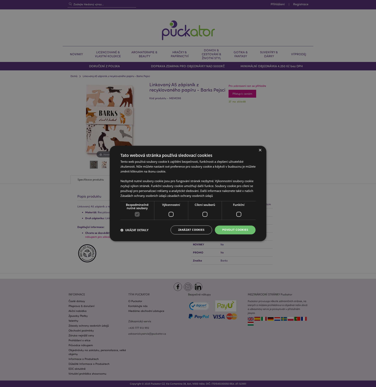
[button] (134, 230)
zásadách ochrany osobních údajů (190, 196)
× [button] (259, 150)
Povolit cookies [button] (235, 230)
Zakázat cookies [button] (191, 230)
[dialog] (188, 193)
